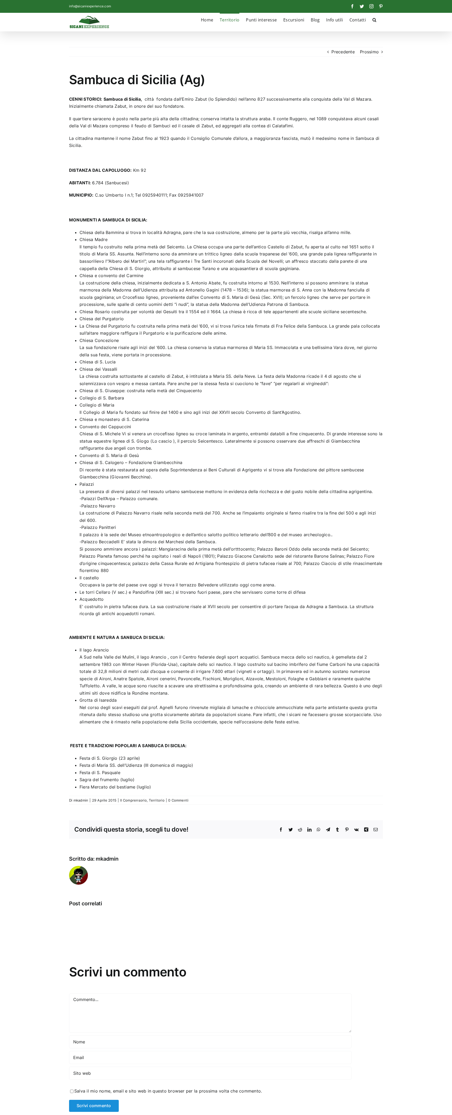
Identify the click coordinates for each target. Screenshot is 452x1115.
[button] (374, 19)
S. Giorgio (107, 758)
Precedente (342, 51)
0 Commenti (178, 800)
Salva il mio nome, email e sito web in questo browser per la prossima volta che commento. (168, 1091)
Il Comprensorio (133, 800)
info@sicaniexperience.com (90, 6)
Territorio (156, 800)
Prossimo (369, 51)
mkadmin (81, 800)
